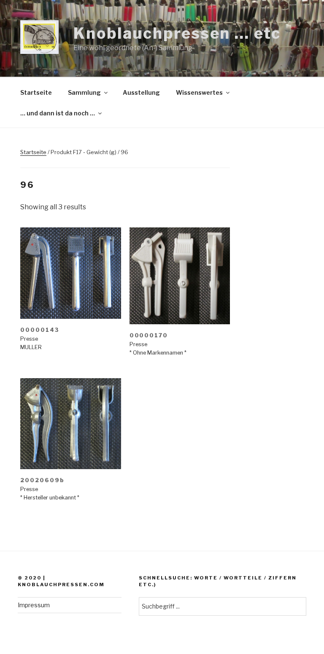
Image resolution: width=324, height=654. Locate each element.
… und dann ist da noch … (57, 113)
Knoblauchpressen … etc (177, 33)
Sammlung (84, 92)
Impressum (34, 605)
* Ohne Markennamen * (158, 353)
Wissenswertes (199, 92)
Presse (29, 339)
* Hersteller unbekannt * (49, 497)
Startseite (36, 92)
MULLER (31, 347)
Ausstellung (141, 92)
